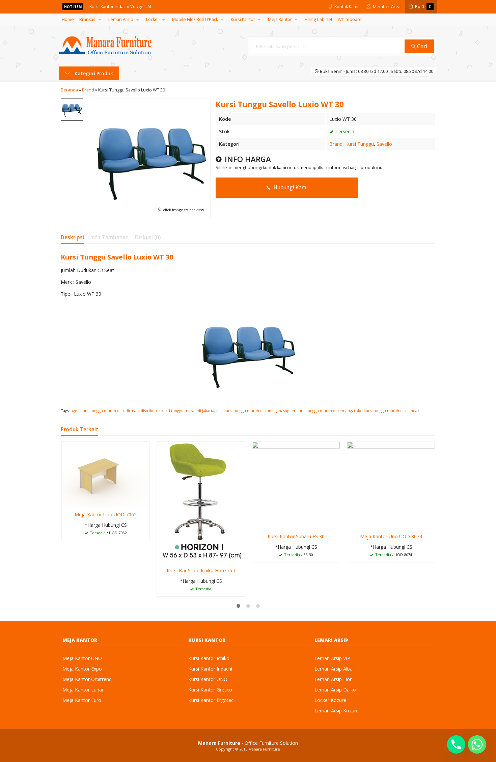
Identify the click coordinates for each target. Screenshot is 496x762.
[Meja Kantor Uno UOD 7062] (105, 474)
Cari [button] (422, 46)
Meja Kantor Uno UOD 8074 (391, 536)
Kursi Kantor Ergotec (210, 700)
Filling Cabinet (318, 19)
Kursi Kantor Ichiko (208, 658)
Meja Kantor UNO (82, 658)
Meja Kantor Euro (81, 700)
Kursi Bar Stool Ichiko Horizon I (201, 570)
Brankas (87, 19)
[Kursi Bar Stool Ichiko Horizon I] (201, 502)
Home (68, 19)
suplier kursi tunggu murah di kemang (317, 410)
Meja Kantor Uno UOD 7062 (106, 514)
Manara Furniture (264, 749)
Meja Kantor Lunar (83, 689)
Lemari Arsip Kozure (336, 710)
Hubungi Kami (290, 187)
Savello (384, 144)
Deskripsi (72, 237)
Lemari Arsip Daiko (335, 689)
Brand (335, 144)
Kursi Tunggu (359, 144)
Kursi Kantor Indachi (210, 668)
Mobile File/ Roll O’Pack (195, 19)
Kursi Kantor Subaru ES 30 (296, 536)
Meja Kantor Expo (82, 668)
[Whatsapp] (477, 744)
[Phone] (456, 744)
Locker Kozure (330, 700)
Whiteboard (350, 19)
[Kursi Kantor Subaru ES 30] (296, 485)
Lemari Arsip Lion (333, 679)
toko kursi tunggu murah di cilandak (386, 410)
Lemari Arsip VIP (332, 658)
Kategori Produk (93, 73)
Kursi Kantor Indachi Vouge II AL (120, 6)
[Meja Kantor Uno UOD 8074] (391, 485)
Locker (152, 19)
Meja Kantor (280, 19)
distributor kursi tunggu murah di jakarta (177, 410)
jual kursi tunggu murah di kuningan (248, 410)
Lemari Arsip (120, 19)
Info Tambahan (109, 237)
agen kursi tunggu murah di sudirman (105, 410)
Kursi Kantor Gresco (210, 689)
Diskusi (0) (148, 237)
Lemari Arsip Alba (333, 668)
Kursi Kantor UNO (207, 679)
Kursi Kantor (243, 19)
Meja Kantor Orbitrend (87, 679)
